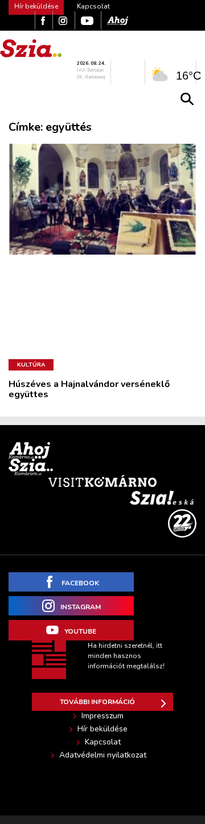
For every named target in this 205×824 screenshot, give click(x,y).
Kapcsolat (93, 6)
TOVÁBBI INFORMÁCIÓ (97, 701)
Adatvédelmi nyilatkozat (102, 755)
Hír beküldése (102, 729)
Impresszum (102, 716)
